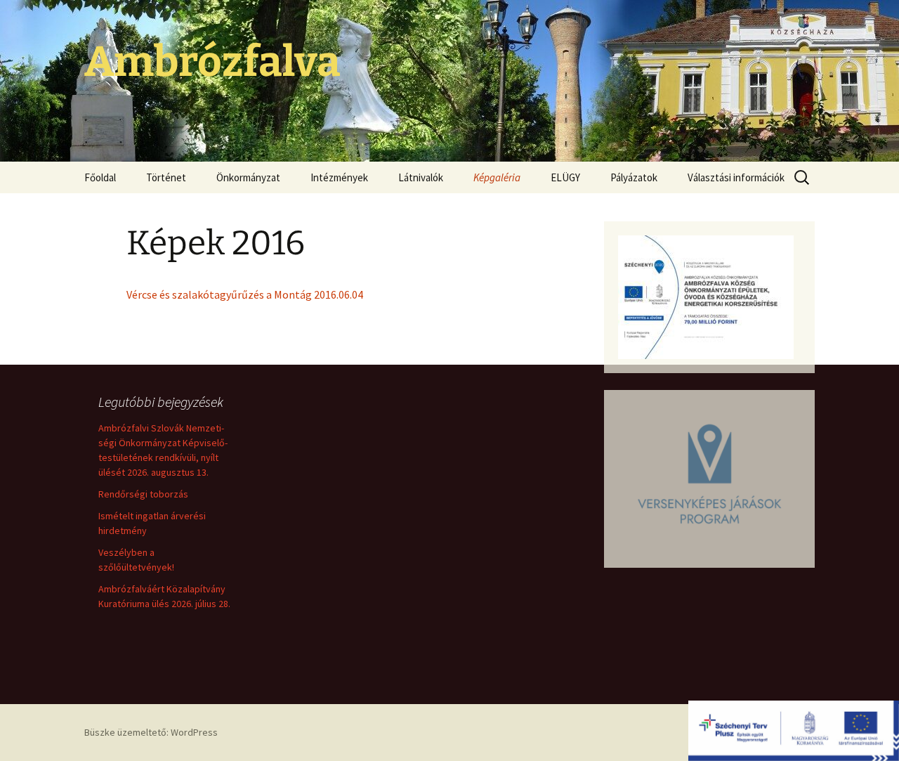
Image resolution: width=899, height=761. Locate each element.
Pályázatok (633, 177)
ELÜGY (565, 177)
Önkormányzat (248, 177)
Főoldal (100, 177)
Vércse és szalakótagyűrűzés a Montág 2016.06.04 (244, 294)
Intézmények (339, 177)
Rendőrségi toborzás (143, 494)
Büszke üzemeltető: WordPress (151, 732)
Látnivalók (420, 177)
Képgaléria (496, 177)
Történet (166, 177)
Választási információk (736, 177)
